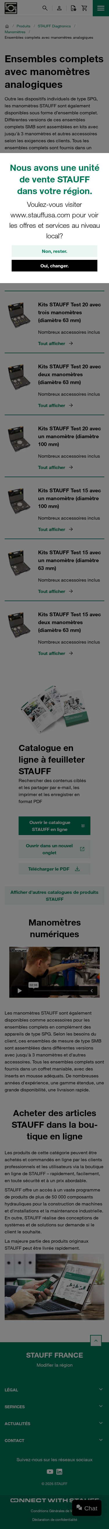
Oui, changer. (54, 266)
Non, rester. (54, 251)
